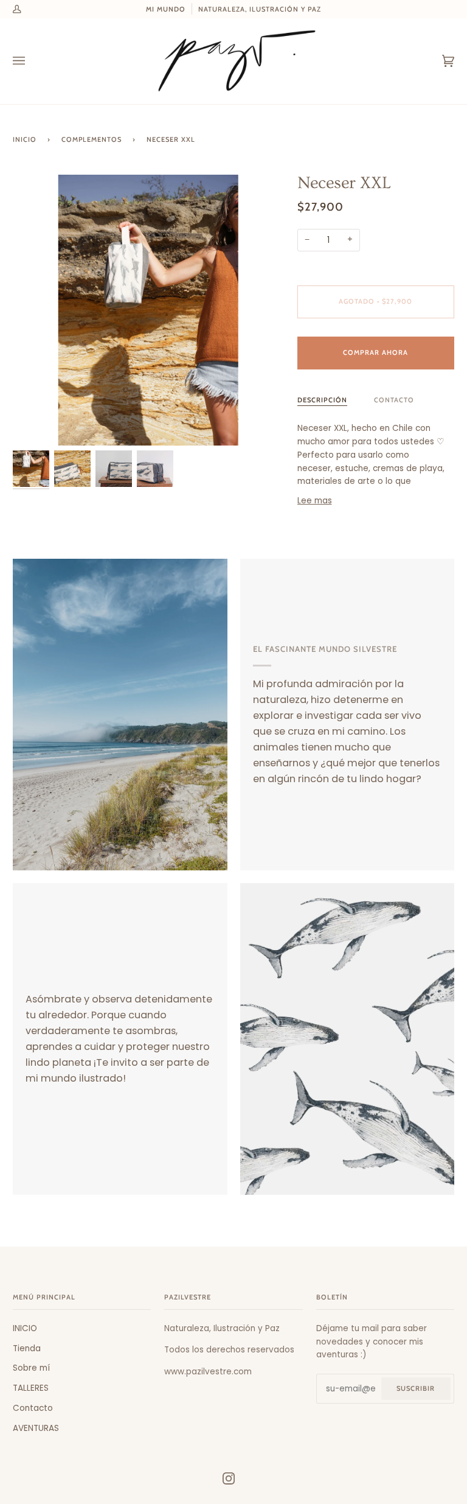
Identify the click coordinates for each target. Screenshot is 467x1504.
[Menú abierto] (31, 61)
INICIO (25, 1328)
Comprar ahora (375, 352)
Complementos (91, 139)
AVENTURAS (36, 1428)
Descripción (322, 400)
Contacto (33, 1408)
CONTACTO (394, 400)
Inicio (24, 139)
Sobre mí (31, 1368)
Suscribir (415, 1388)
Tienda (27, 1348)
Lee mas (314, 500)
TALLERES (31, 1388)
